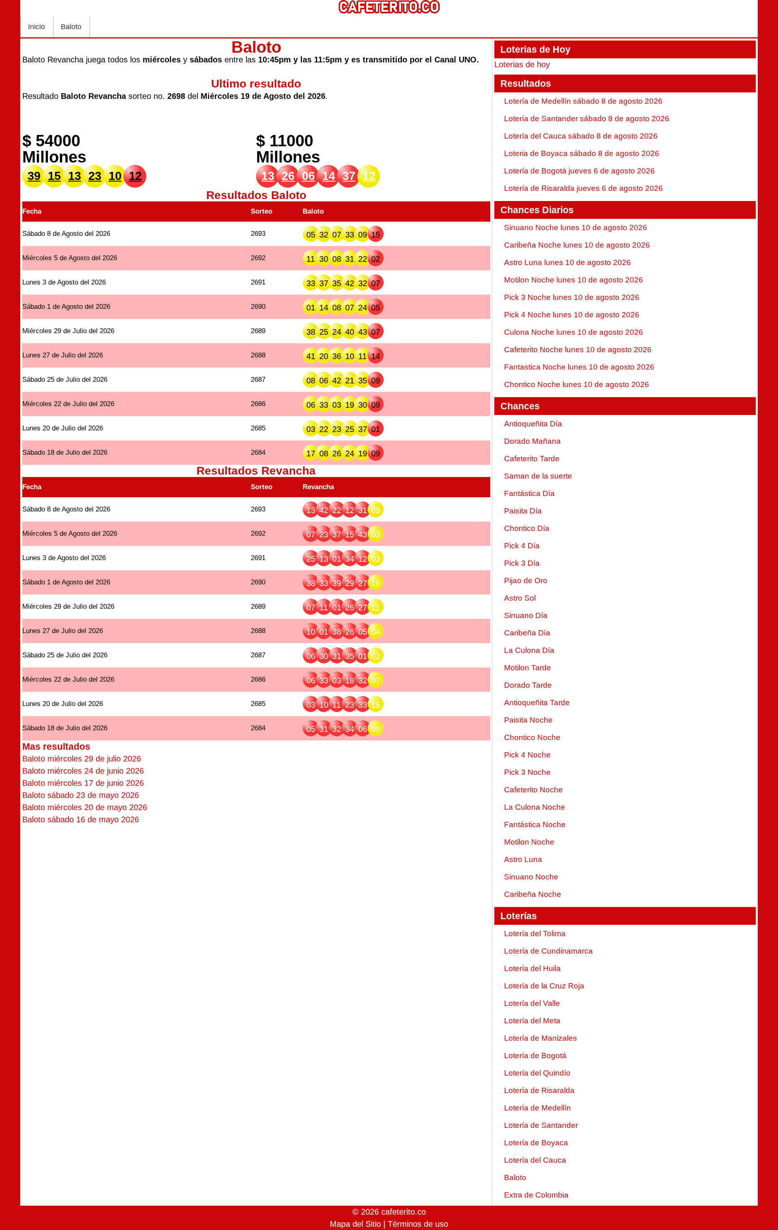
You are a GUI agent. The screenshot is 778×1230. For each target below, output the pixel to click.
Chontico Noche (532, 737)
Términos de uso (418, 1223)
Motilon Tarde (527, 667)
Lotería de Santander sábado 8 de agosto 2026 (586, 118)
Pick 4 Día (522, 545)
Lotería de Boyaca (536, 1142)
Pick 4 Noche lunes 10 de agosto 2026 (571, 314)
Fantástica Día (529, 493)
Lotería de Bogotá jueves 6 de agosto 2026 (579, 171)
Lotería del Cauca (535, 1160)
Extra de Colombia (536, 1195)
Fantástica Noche (535, 824)
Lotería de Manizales (540, 1038)
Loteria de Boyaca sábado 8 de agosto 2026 (581, 153)
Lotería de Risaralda (539, 1090)
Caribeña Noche (532, 894)
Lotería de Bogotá (535, 1055)
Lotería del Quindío (537, 1073)
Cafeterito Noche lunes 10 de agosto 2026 (578, 349)
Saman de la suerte (538, 476)
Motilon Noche (529, 842)
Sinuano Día (525, 615)
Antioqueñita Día (533, 423)
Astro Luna (523, 859)
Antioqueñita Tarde (537, 702)
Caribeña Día (527, 633)
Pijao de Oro (525, 580)
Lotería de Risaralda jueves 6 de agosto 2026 (583, 188)
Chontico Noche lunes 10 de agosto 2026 (576, 384)
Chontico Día (526, 528)
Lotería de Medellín (537, 1108)
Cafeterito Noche (533, 789)
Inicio (36, 27)
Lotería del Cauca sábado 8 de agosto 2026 (581, 136)
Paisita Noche (528, 720)
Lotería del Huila (532, 968)
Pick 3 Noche (527, 772)
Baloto (71, 27)
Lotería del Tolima (535, 933)
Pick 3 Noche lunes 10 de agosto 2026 (571, 297)
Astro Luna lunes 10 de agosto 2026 (567, 262)
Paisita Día (523, 511)
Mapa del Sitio (355, 1223)
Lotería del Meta (532, 1020)
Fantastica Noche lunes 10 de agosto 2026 (579, 367)
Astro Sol (520, 598)
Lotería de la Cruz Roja (544, 986)
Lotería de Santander (541, 1125)
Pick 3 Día (522, 563)
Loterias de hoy (522, 64)
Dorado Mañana (532, 441)
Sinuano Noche (531, 877)
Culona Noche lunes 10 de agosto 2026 (573, 332)
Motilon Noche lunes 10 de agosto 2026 (573, 280)
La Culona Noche (534, 807)
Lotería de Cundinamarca (548, 951)
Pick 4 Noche (527, 755)
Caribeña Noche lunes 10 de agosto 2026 (577, 245)
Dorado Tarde (528, 685)
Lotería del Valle (532, 1003)
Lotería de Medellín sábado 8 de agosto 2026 (583, 101)
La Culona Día (529, 650)
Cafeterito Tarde (532, 458)
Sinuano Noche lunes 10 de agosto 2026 (575, 227)
